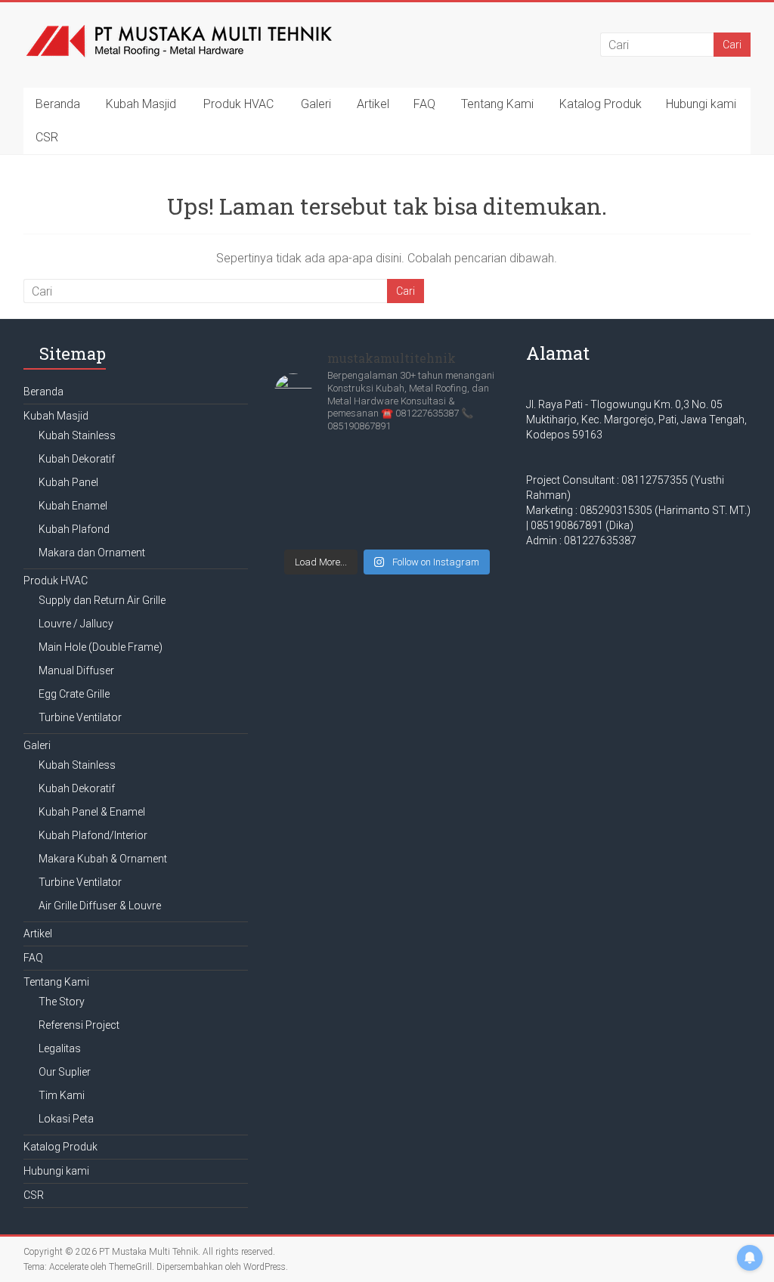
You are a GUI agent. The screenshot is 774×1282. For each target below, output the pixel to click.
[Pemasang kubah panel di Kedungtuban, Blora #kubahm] (464, 471)
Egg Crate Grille (74, 694)
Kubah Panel (68, 482)
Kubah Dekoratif (77, 459)
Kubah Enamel (73, 506)
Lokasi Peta (66, 1119)
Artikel (373, 104)
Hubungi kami (701, 104)
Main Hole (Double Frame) (101, 647)
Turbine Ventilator (80, 717)
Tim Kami (62, 1095)
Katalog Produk (600, 104)
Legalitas (60, 1048)
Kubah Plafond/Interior (93, 835)
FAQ (424, 104)
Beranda (58, 104)
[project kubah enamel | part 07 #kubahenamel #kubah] (464, 517)
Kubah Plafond (74, 529)
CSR (47, 137)
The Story (62, 1002)
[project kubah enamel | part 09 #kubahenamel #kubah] (310, 517)
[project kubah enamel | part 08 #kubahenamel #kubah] (387, 517)
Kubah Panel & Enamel (92, 812)
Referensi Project (79, 1025)
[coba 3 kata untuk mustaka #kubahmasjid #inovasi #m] (387, 471)
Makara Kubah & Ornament (103, 859)
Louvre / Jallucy (76, 624)
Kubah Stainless (77, 435)
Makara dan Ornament (92, 553)
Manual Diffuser (76, 670)
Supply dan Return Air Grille (102, 600)
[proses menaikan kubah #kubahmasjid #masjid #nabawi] (310, 471)
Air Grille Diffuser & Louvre (100, 906)
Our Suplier (65, 1072)
